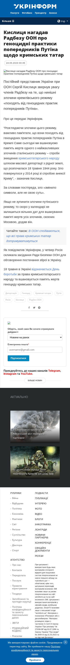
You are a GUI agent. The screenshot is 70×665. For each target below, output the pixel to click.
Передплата (19, 575)
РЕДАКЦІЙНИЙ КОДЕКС (20, 629)
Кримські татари (43, 293)
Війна (15, 498)
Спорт (15, 550)
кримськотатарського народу (39, 158)
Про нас (16, 565)
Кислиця (20, 300)
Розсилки (17, 636)
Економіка (17, 513)
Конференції (43, 542)
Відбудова (17, 503)
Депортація (11, 293)
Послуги (14, 12)
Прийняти (35, 660)
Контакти (17, 570)
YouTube (26, 373)
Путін (59, 293)
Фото (38, 508)
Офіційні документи (42, 549)
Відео (38, 514)
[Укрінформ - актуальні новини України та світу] (35, 6)
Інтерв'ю (40, 503)
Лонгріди (41, 529)
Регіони (16, 529)
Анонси (53, 12)
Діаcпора (17, 545)
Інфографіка (43, 524)
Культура (17, 540)
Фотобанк (27, 12)
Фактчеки (17, 519)
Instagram (10, 373)
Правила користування (19, 587)
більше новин (35, 380)
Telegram (54, 370)
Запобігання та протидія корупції (21, 600)
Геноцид (26, 293)
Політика (17, 508)
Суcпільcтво (18, 534)
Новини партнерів (41, 536)
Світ (14, 524)
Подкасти (41, 493)
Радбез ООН (35, 300)
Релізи (39, 556)
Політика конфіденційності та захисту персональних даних (21, 612)
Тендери (17, 593)
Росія (8, 300)
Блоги (39, 519)
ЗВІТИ (15, 623)
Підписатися (18, 358)
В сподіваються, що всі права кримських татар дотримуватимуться (33, 236)
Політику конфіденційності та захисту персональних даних (35, 650)
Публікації (41, 498)
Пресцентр (40, 12)
